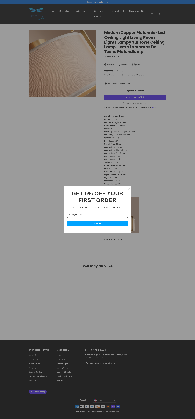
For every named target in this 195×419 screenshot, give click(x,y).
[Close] (128, 189)
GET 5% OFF (97, 224)
